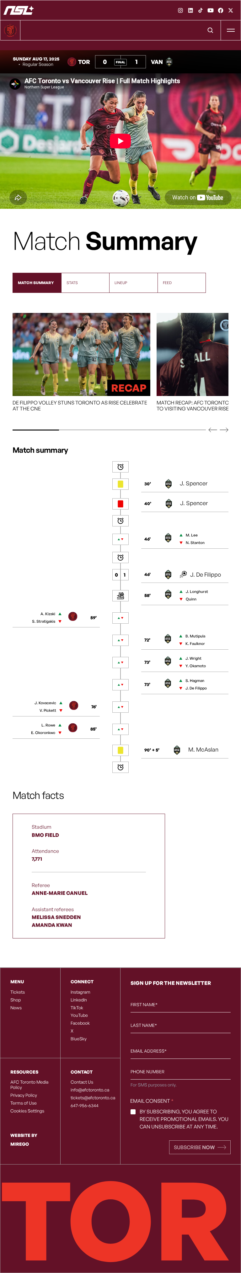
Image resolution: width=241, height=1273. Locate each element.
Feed (167, 282)
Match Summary (36, 282)
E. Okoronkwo (43, 732)
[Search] (211, 30)
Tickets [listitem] (17, 992)
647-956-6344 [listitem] (85, 1105)
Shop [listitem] (15, 999)
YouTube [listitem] (79, 1015)
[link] (180, 10)
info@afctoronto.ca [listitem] (90, 1089)
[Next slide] (224, 429)
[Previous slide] (212, 429)
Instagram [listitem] (80, 992)
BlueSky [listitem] (79, 1038)
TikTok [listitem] (77, 1007)
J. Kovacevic (45, 702)
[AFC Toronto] (18, 10)
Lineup (121, 282)
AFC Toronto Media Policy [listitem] (29, 1085)
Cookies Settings (27, 1110)
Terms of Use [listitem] (23, 1103)
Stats (72, 282)
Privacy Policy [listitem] (23, 1095)
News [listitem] (16, 1007)
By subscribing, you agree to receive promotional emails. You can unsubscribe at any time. (184, 1119)
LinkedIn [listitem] (79, 999)
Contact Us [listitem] (82, 1082)
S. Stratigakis (43, 621)
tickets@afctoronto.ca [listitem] (90, 1097)
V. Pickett (48, 710)
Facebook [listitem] (80, 1023)
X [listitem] (72, 1030)
